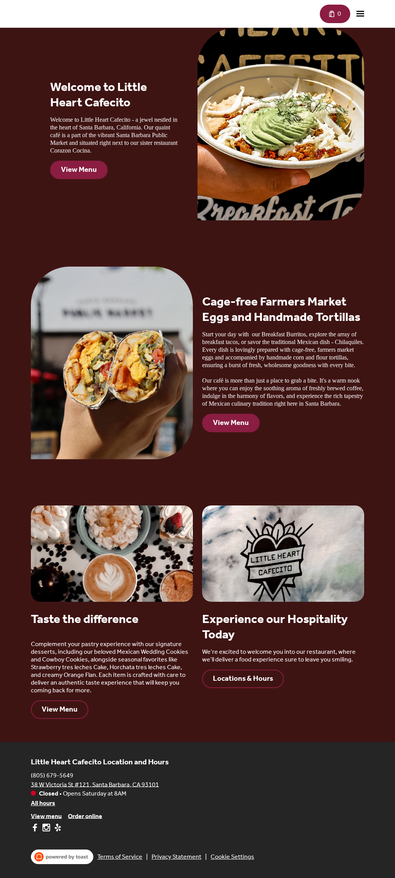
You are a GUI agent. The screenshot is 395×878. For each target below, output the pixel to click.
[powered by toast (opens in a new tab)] (62, 856)
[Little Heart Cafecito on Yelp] (57, 829)
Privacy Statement (176, 856)
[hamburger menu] (360, 14)
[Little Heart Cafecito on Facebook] (36, 829)
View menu (46, 815)
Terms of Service (119, 856)
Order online (85, 815)
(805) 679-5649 (52, 775)
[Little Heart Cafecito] (36, 11)
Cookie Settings (232, 856)
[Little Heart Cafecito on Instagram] (46, 829)
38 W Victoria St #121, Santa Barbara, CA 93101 (95, 784)
